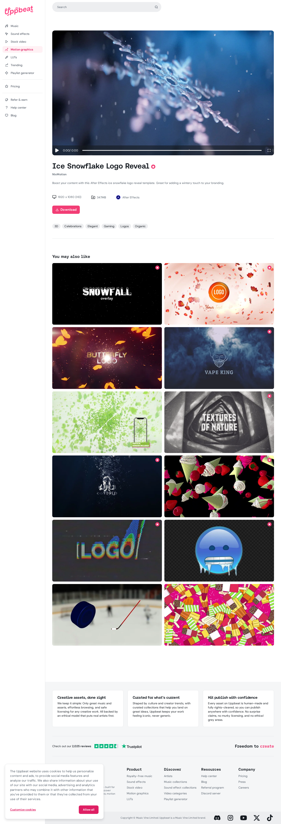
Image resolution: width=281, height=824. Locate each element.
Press (242, 782)
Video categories (175, 793)
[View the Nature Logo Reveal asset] (219, 294)
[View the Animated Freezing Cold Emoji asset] (219, 551)
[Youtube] (243, 818)
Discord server (211, 793)
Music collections (175, 782)
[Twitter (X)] (256, 818)
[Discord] (217, 818)
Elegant (93, 226)
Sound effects (136, 782)
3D (56, 226)
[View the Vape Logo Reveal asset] (219, 358)
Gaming (109, 226)
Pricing (242, 776)
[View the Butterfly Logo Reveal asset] (107, 358)
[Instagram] (230, 818)
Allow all (88, 809)
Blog (204, 782)
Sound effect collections (180, 787)
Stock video (134, 787)
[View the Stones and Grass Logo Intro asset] (219, 422)
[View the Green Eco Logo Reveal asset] (107, 422)
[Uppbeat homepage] (22, 11)
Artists (168, 776)
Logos (125, 226)
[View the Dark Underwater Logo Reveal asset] (107, 486)
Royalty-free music (139, 776)
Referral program (212, 787)
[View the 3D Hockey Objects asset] (107, 615)
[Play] (57, 150)
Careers (243, 787)
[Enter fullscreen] (269, 150)
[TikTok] (270, 818)
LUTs (130, 799)
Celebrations (72, 226)
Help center (209, 776)
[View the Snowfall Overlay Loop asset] (107, 294)
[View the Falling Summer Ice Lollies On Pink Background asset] (219, 615)
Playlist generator (175, 799)
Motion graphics (138, 793)
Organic (140, 226)
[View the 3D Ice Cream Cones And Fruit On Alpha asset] (219, 486)
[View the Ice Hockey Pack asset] (107, 551)
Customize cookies (23, 809)
